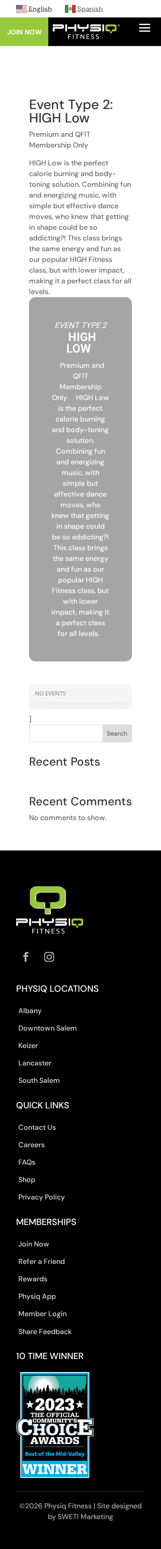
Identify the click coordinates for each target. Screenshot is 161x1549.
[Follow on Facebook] (26, 957)
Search (117, 733)
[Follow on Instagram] (49, 957)
